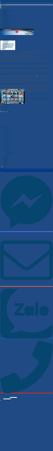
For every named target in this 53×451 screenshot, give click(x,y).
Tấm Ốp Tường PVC (8, 19)
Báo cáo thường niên (6, 41)
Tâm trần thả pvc (4, 23)
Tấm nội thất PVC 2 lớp (5, 20)
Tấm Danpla (6, 149)
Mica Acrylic (6, 17)
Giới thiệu (3, 125)
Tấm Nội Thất (5, 131)
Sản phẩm (3, 130)
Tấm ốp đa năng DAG (8, 146)
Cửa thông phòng (4, 13)
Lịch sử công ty (5, 127)
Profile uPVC (3, 17)
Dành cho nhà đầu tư (2, 36)
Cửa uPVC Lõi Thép (8, 151)
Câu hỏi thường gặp (6, 161)
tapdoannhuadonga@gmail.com (6, 104)
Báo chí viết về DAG (4, 11)
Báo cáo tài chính (5, 157)
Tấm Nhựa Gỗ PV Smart (6, 25)
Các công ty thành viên (6, 12)
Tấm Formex (3, 19)
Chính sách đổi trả (4, 108)
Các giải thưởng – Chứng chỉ (7, 11)
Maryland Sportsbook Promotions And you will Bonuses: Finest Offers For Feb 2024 (8, 43)
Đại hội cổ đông (5, 158)
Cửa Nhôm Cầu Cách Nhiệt (10, 153)
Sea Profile (6, 23)
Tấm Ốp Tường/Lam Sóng (7, 18)
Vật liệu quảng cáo (4, 26)
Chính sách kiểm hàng (5, 109)
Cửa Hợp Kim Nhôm (9, 36)
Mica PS (6, 134)
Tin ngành (4, 164)
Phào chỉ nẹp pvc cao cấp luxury (9, 137)
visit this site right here (18, 51)
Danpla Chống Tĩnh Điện (8, 150)
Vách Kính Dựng (9, 154)
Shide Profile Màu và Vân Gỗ (9, 139)
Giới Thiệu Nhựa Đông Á (6, 9)
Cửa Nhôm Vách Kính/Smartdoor (9, 35)
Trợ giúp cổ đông (5, 160)
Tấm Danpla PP (4, 18)
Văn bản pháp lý (5, 42)
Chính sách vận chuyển (5, 107)
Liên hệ (3, 165)
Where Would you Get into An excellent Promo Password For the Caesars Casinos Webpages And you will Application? (8, 46)
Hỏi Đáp (3, 16)
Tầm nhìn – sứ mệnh (6, 10)
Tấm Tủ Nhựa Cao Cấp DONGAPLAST (10, 15)
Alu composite (4, 10)
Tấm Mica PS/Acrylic (6, 16)
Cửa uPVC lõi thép (4, 14)
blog (2, 12)
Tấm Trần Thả (7, 144)
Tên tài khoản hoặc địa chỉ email (5, 397)
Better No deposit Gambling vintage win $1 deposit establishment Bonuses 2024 (36, 98)
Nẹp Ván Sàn (5, 147)
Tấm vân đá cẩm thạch (5, 24)
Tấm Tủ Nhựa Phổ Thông (8, 132)
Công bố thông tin (5, 156)
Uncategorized (4, 25)
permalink (43, 97)
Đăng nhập (8, 400)
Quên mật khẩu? (2, 401)
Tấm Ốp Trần (7, 28)
